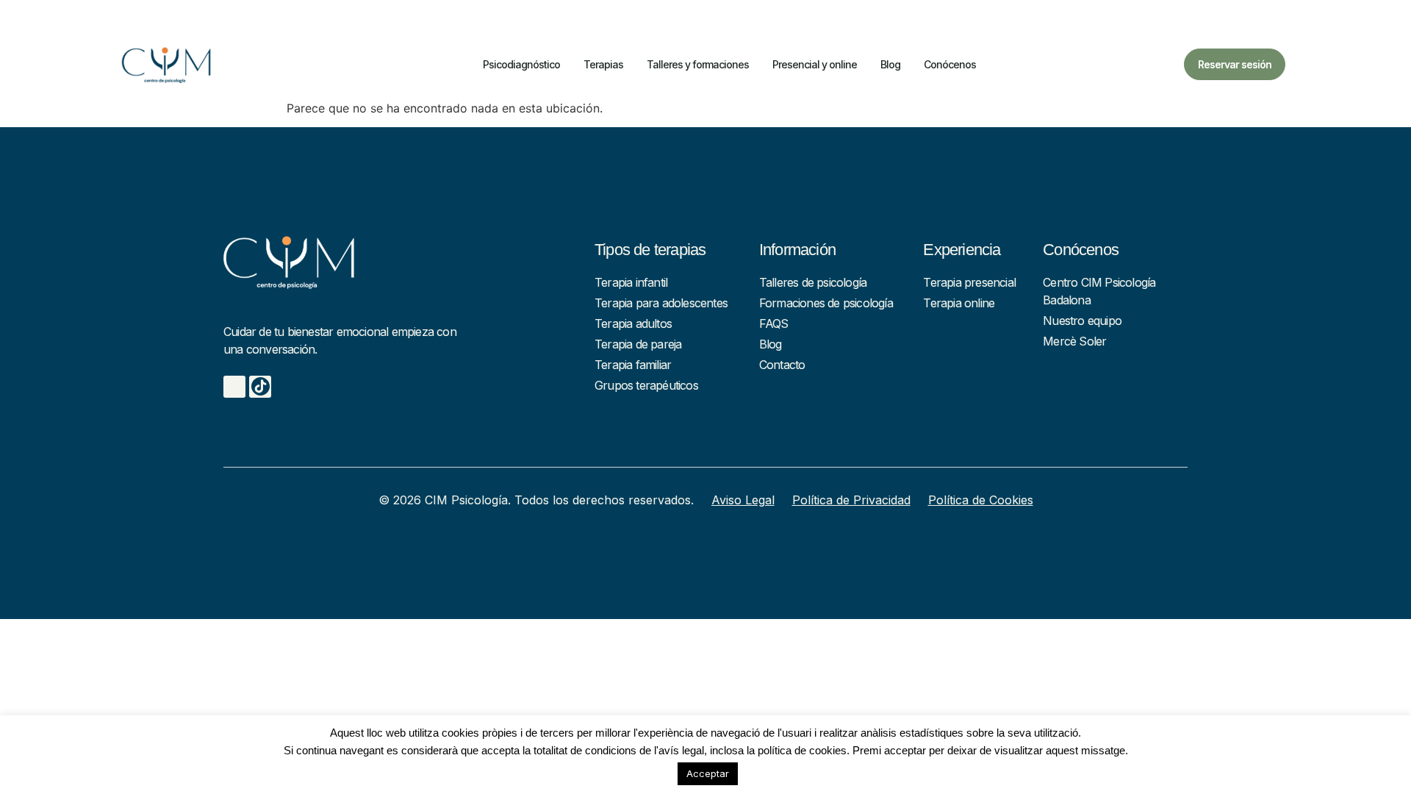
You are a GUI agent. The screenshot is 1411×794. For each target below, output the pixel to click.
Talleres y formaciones (698, 64)
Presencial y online (814, 64)
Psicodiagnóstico (521, 64)
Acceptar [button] (707, 773)
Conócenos (950, 64)
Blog (890, 64)
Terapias (603, 64)
